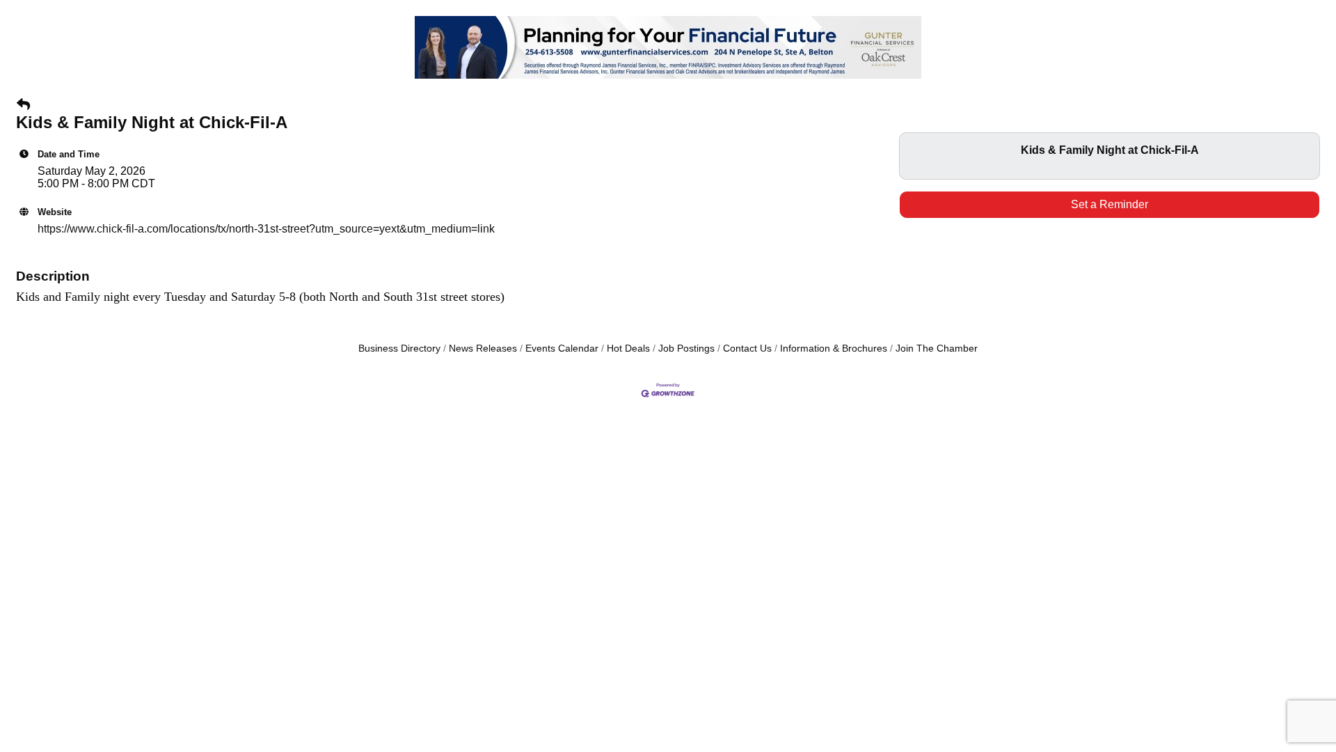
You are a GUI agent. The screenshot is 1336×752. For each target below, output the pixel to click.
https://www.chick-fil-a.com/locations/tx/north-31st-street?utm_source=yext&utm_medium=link (266, 229)
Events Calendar (561, 348)
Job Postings (686, 348)
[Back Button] (23, 105)
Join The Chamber (937, 348)
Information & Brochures (833, 348)
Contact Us (747, 348)
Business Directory (399, 348)
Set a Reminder (1109, 204)
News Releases (483, 348)
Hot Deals (628, 348)
